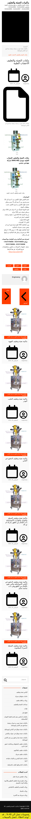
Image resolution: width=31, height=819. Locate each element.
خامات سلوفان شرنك (21, 696)
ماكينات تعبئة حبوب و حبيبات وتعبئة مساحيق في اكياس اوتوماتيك (17, 124)
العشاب (9, 265)
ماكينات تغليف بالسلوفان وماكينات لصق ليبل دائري (16, 745)
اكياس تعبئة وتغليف (21, 692)
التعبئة (24, 265)
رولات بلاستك (23, 791)
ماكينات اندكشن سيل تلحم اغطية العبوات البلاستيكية (15, 718)
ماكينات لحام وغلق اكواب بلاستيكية (17, 765)
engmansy (26, 83)
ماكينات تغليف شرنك (21, 754)
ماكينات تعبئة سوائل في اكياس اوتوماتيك (15, 729)
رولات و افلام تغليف (21, 700)
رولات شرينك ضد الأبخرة (20, 795)
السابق (25, 303)
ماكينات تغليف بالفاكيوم (20, 750)
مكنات (24, 269)
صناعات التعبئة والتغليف (20, 704)
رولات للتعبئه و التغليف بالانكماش (17, 787)
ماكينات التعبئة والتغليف (18, 2)
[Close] (29, 816)
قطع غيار (24, 712)
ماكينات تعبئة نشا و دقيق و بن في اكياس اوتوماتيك (16, 337)
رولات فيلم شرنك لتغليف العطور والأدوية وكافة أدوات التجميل (15, 782)
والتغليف (16, 269)
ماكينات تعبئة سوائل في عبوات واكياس (16, 733)
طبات (25, 708)
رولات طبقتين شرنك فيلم (20, 776)
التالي (7, 290)
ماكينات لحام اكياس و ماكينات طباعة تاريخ (16, 760)
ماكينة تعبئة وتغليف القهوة (18, 341)
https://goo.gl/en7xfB (15, 252)
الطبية (17, 265)
